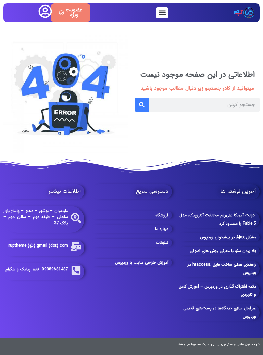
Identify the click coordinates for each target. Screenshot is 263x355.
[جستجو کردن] (142, 105)
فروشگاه (161, 215)
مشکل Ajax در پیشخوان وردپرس (228, 237)
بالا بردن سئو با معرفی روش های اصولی (223, 251)
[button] (162, 12)
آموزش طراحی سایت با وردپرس (141, 262)
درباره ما (161, 229)
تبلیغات (162, 242)
